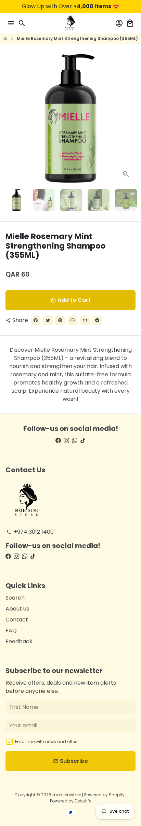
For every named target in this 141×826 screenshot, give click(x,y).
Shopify (117, 795)
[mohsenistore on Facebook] (58, 441)
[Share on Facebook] (35, 320)
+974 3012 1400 (30, 532)
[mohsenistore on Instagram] (66, 441)
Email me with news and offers (47, 741)
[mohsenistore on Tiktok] (83, 441)
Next (129, 118)
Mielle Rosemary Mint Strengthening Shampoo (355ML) (77, 38)
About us (17, 609)
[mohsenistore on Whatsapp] (74, 441)
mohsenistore (66, 795)
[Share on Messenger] (97, 320)
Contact (16, 620)
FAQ (11, 630)
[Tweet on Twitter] (48, 320)
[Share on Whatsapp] (72, 320)
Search (15, 598)
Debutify (83, 801)
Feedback (19, 641)
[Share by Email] (85, 320)
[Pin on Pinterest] (60, 320)
